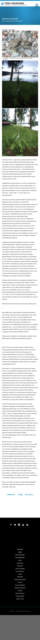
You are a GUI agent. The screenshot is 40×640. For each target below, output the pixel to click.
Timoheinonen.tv (20, 588)
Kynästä (20, 566)
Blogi (4, 21)
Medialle (20, 577)
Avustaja (20, 549)
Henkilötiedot (20, 557)
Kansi (20, 560)
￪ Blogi (20, 494)
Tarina (20, 582)
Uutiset (20, 591)
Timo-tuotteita (20, 585)
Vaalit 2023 (20, 599)
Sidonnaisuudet (20, 580)
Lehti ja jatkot (20, 568)
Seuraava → (30, 494)
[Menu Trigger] (37, 5)
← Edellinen (10, 494)
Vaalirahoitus (20, 593)
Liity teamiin (20, 571)
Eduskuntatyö (20, 555)
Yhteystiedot (20, 596)
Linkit (20, 574)
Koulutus (20, 563)
